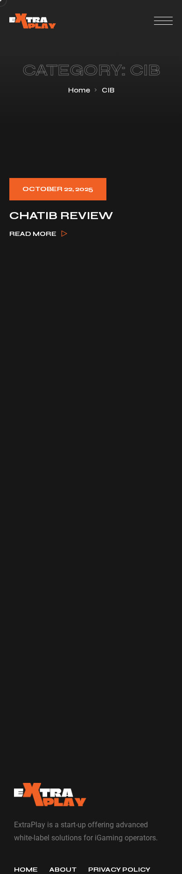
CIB (108, 89)
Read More (32, 234)
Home (79, 89)
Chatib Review (61, 216)
